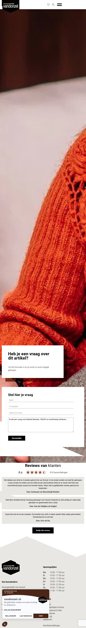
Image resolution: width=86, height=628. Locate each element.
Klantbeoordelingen (51, 625)
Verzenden (17, 438)
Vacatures (47, 619)
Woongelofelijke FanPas (53, 607)
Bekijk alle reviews (43, 530)
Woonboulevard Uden (52, 610)
